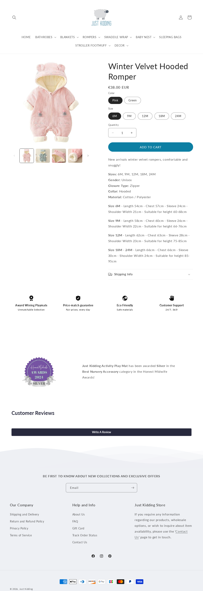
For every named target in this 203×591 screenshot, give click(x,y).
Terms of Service (21, 535)
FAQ (75, 521)
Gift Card (78, 528)
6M (114, 116)
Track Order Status (84, 535)
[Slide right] (88, 155)
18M (162, 116)
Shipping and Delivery (24, 514)
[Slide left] (14, 155)
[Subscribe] (132, 487)
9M (129, 116)
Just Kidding (26, 589)
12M (145, 116)
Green (132, 100)
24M (178, 116)
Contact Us (79, 542)
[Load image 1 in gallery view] (27, 156)
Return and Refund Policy (27, 521)
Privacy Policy (19, 528)
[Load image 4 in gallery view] (75, 156)
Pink (115, 100)
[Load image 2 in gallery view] (43, 156)
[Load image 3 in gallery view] (59, 156)
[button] (14, 17)
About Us (78, 514)
